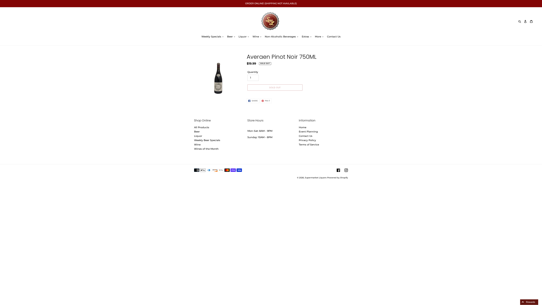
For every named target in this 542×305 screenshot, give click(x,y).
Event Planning (308, 131)
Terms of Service (309, 144)
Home (302, 127)
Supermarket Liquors (315, 177)
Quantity (252, 72)
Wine (197, 144)
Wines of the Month (206, 148)
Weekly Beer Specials (207, 140)
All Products (201, 127)
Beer (197, 131)
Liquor (198, 136)
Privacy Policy (307, 140)
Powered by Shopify (337, 177)
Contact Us (305, 136)
